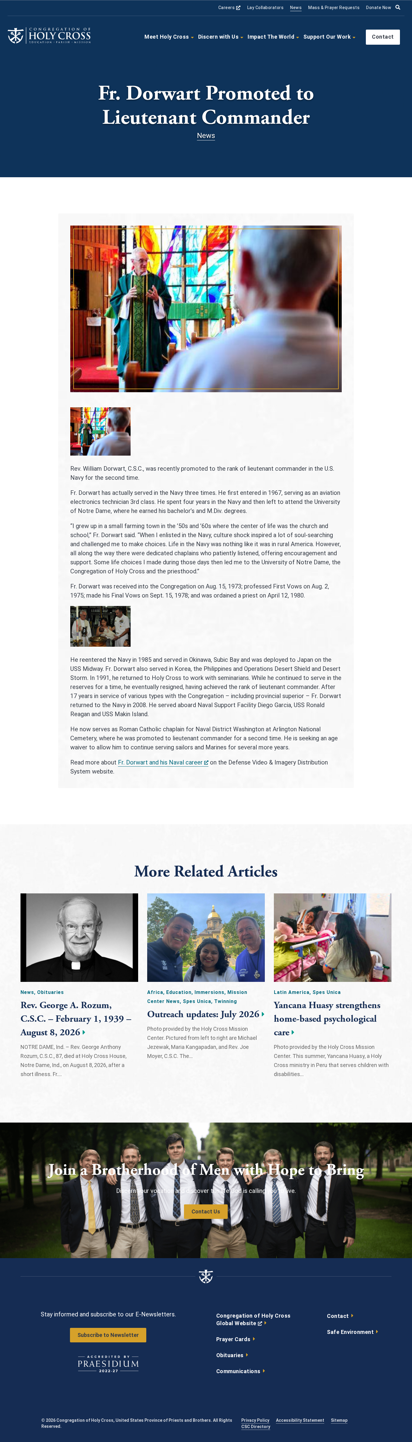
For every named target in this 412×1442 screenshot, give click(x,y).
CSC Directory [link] (255, 1426)
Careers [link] (229, 8)
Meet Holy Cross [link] (166, 37)
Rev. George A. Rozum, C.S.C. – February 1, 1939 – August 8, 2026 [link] (76, 1019)
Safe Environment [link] (350, 1332)
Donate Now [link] (378, 7)
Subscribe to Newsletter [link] (108, 1335)
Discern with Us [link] (218, 37)
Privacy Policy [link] (255, 1420)
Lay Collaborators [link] (265, 7)
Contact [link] (383, 37)
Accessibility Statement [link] (300, 1420)
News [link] (296, 7)
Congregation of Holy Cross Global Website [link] (253, 1320)
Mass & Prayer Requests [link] (334, 7)
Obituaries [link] (230, 1355)
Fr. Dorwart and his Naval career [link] (163, 763)
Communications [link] (238, 1371)
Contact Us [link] (206, 1211)
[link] (49, 42)
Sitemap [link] (339, 1420)
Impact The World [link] (271, 37)
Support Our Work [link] (327, 37)
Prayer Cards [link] (233, 1339)
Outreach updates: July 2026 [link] (203, 1014)
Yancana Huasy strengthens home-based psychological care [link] (327, 1019)
